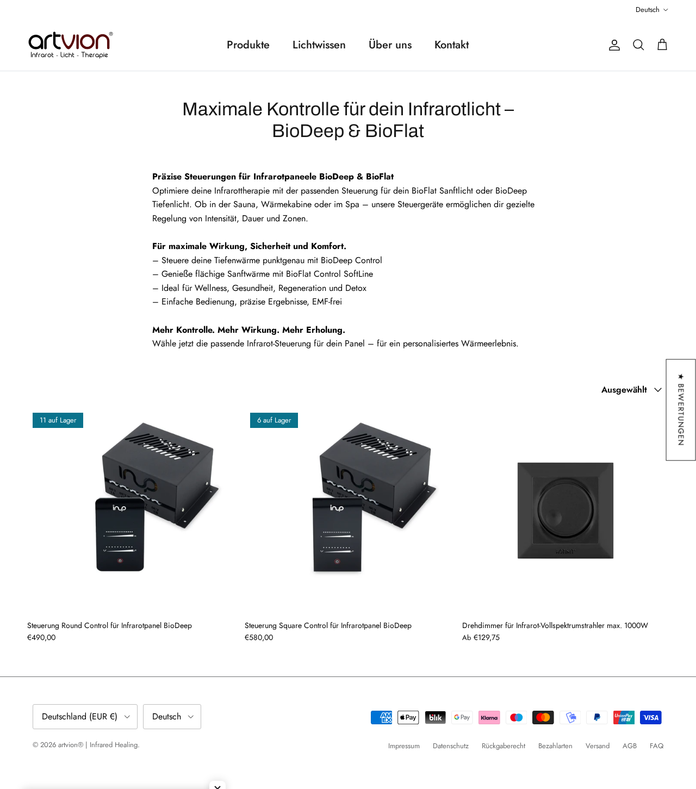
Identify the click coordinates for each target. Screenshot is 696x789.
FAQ (656, 746)
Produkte (248, 45)
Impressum (404, 746)
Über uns (390, 45)
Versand (598, 746)
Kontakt (451, 45)
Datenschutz (451, 746)
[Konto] (612, 45)
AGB (630, 746)
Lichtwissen (319, 45)
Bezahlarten (555, 746)
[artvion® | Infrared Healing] (70, 45)
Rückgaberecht (503, 746)
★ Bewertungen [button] (681, 409)
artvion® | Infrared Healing (98, 745)
